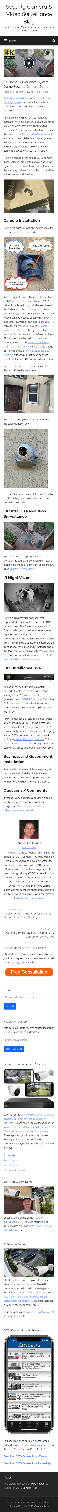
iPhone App (10, 1155)
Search (10, 1006)
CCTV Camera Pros (26, 1487)
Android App (11, 1160)
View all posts (29, 847)
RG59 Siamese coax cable (23, 301)
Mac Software (11, 1165)
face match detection (15, 1296)
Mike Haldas (41, 91)
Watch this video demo (16, 98)
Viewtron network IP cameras (31, 1131)
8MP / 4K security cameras (29, 739)
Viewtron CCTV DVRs (15, 1127)
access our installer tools (37, 1445)
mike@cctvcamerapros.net (30, 898)
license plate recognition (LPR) (20, 1300)
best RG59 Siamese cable (39, 134)
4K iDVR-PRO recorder (30, 699)
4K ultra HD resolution (22, 569)
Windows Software (14, 1170)
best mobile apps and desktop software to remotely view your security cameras (29, 1118)
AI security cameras (25, 1284)
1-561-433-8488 (18, 962)
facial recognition (37, 1296)
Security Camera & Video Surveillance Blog (29, 14)
